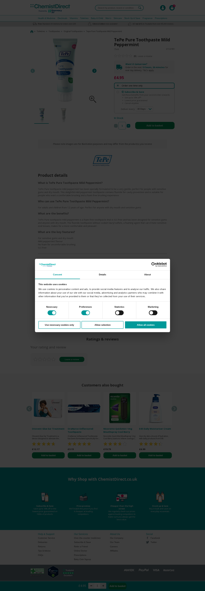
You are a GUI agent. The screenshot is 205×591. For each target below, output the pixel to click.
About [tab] (147, 274)
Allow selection (103, 325)
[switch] (85, 312)
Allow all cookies (146, 325)
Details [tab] (102, 274)
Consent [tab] (57, 274)
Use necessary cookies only (59, 325)
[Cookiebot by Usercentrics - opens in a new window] (153, 264)
